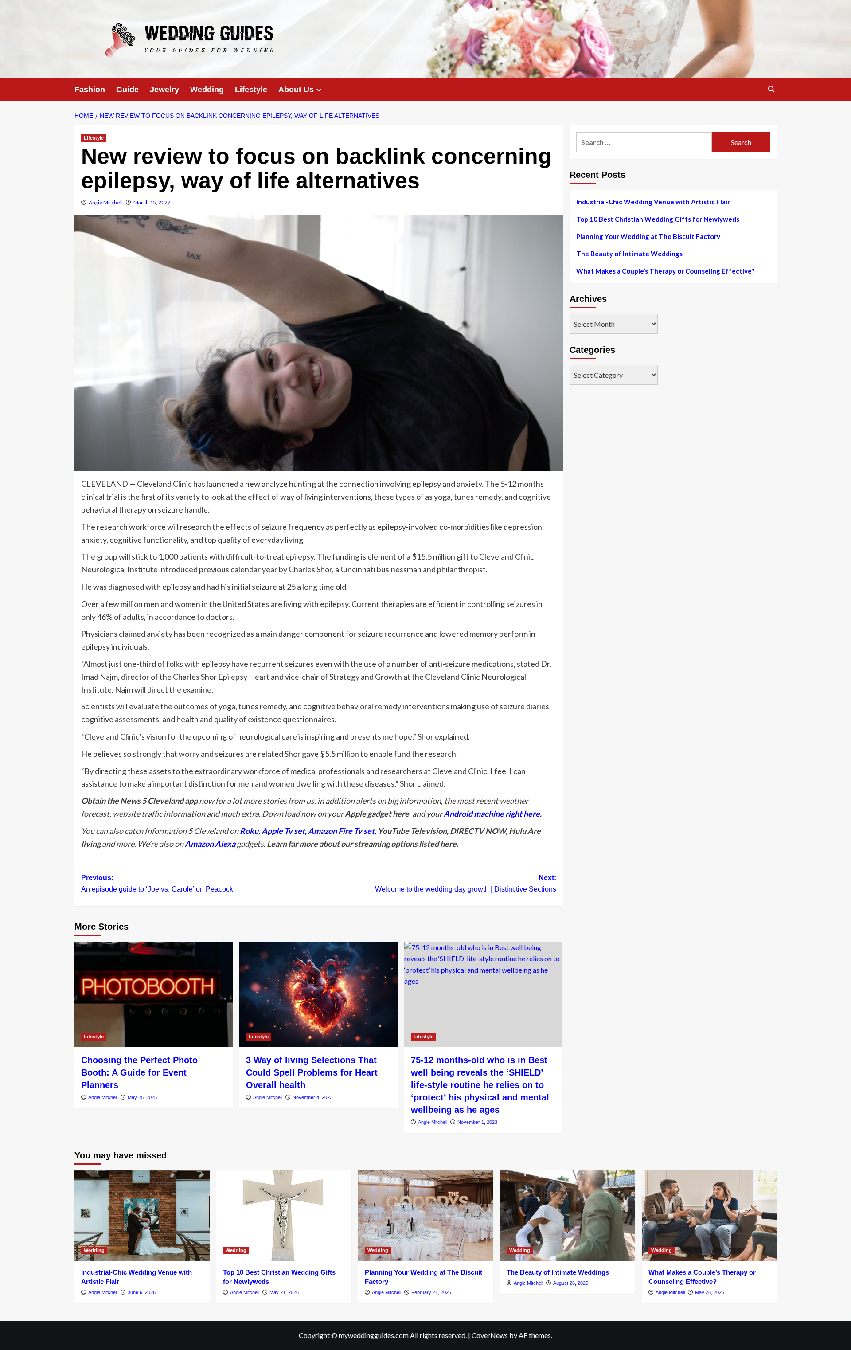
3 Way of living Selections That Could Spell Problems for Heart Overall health (312, 1072)
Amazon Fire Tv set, (342, 831)
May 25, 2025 (142, 1097)
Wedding (207, 89)
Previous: (157, 883)
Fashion (89, 89)
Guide (127, 89)
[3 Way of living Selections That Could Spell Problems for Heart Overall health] (318, 994)
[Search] (771, 89)
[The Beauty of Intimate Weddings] (567, 1215)
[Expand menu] (319, 90)
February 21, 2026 (431, 1292)
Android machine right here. (493, 813)
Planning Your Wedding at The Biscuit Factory (648, 236)
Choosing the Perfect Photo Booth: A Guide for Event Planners (139, 1072)
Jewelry (164, 89)
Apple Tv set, (284, 831)
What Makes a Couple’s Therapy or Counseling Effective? (665, 271)
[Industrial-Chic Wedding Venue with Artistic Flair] (142, 1215)
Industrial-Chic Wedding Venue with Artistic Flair (653, 202)
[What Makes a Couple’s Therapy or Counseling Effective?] (709, 1215)
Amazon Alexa (210, 844)
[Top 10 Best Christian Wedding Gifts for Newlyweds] (283, 1215)
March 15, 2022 (152, 202)
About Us (296, 89)
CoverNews (490, 1335)
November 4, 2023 (312, 1097)
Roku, (250, 831)
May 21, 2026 (284, 1292)
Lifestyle (251, 89)
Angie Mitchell (106, 202)
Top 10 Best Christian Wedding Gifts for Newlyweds (657, 219)
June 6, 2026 (142, 1292)
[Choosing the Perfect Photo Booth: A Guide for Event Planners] (153, 994)
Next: (465, 883)
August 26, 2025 (570, 1283)
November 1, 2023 (477, 1122)
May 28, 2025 (709, 1292)
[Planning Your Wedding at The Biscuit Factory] (425, 1215)
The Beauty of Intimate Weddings (629, 254)
